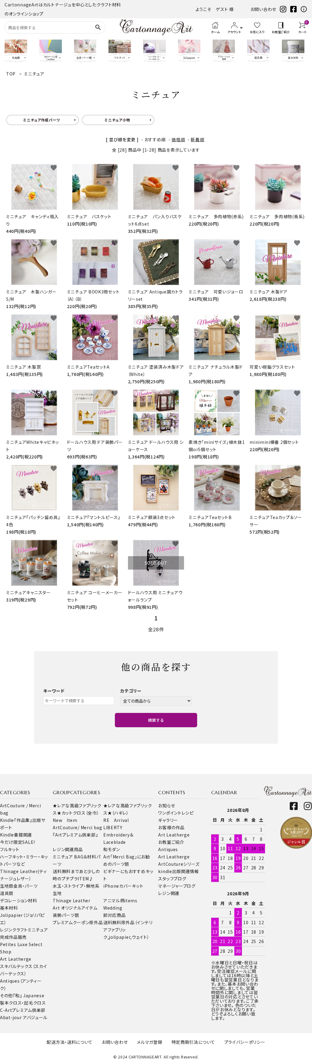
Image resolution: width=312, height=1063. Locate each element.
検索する (156, 720)
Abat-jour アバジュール (24, 1017)
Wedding (112, 908)
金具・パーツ (25, 886)
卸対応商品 (114, 915)
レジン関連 (168, 893)
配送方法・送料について (70, 1042)
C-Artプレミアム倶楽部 (22, 1010)
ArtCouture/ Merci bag (77, 827)
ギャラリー (168, 820)
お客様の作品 (171, 827)
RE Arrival (116, 820)
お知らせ (166, 805)
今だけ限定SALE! (17, 842)
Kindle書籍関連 (16, 835)
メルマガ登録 (149, 1042)
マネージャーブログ (176, 886)
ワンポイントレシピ (175, 813)
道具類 (6, 893)
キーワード (54, 691)
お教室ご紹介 (171, 842)
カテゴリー (131, 691)
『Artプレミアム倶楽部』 (75, 835)
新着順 (197, 139)
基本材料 (9, 908)
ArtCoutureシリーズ (178, 864)
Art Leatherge (15, 959)
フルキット (10, 849)
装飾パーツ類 (66, 915)
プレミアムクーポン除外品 (78, 922)
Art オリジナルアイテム (75, 908)
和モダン (111, 849)
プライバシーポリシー (244, 1042)
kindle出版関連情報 (178, 871)
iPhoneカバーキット (123, 886)
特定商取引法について (193, 1042)
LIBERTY (112, 827)
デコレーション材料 (18, 900)
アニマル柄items (120, 900)
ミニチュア (38, 930)
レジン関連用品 (68, 849)
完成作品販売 (13, 937)
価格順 (178, 139)
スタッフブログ (172, 878)
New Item (65, 820)
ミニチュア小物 (117, 119)
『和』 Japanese (28, 995)
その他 (6, 995)
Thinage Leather (71, 900)
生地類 (6, 886)
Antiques (168, 849)
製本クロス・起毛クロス (23, 1003)
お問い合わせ (263, 9)
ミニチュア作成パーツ (41, 119)
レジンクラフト (14, 930)
